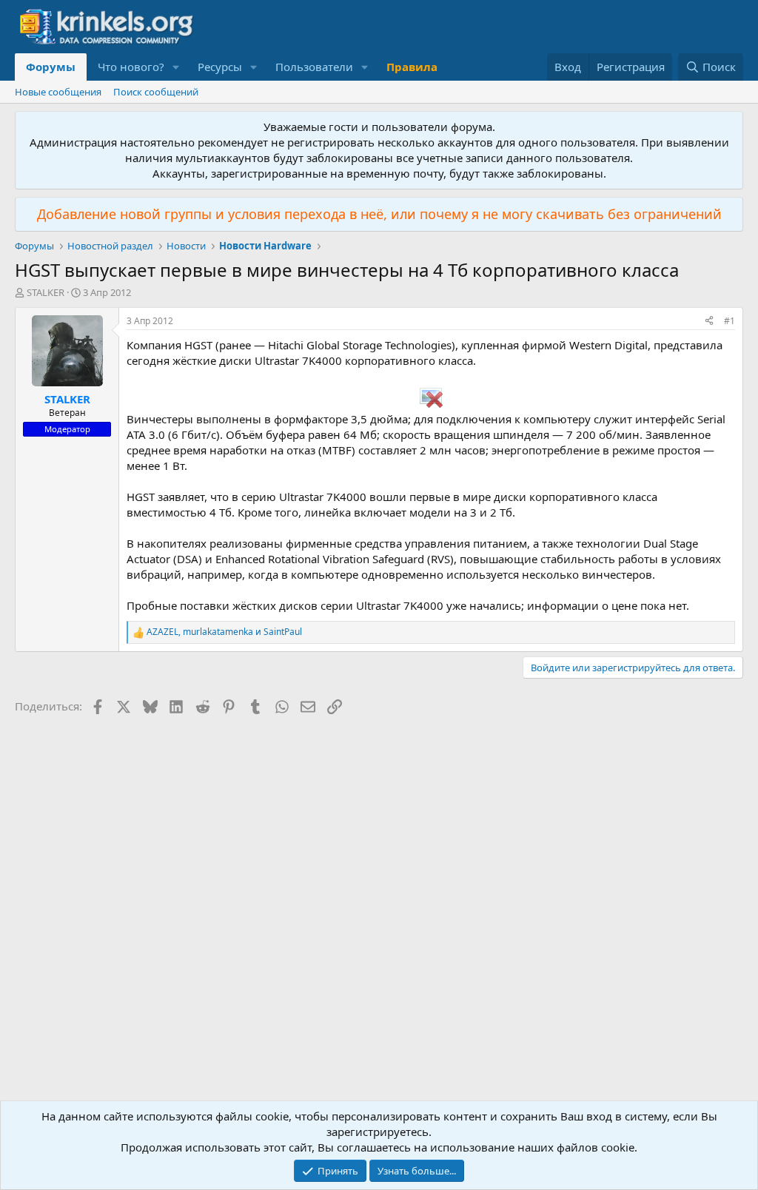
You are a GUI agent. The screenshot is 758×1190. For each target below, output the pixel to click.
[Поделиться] (709, 321)
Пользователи (314, 66)
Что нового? (131, 66)
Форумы (51, 66)
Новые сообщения (58, 91)
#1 (729, 321)
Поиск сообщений (155, 91)
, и (224, 632)
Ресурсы (220, 66)
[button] (176, 67)
